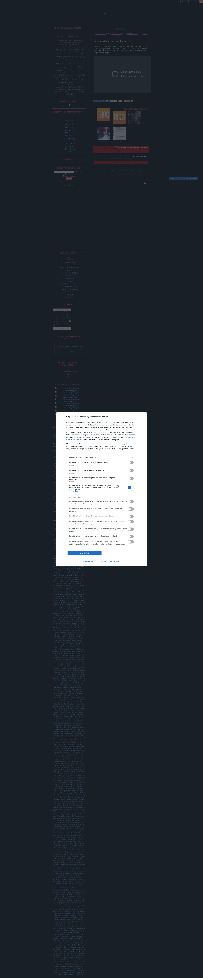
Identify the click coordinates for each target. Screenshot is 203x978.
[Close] (142, 417)
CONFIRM (84, 553)
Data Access (101, 561)
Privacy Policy (115, 561)
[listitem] (101, 457)
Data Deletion (88, 561)
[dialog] (101, 489)
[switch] (131, 462)
